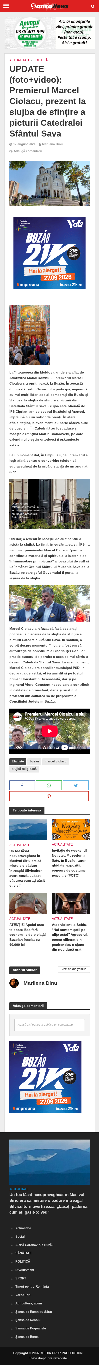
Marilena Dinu (52, 144)
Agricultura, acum (28, 1303)
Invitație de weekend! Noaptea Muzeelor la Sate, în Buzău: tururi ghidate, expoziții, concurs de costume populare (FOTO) (69, 862)
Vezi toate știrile (74, 969)
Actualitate (19, 60)
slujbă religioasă (24, 769)
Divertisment (24, 1270)
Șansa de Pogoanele (30, 1328)
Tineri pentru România (32, 1286)
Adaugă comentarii (28, 151)
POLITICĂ (40, 60)
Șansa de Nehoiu (28, 1320)
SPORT (20, 1278)
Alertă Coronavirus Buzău (34, 1245)
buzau (34, 761)
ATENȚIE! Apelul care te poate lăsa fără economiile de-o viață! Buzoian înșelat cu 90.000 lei (27, 935)
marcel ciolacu (56, 761)
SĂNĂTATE (23, 1253)
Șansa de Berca (26, 1337)
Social (20, 1236)
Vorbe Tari (23, 1295)
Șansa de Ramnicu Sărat (33, 1312)
